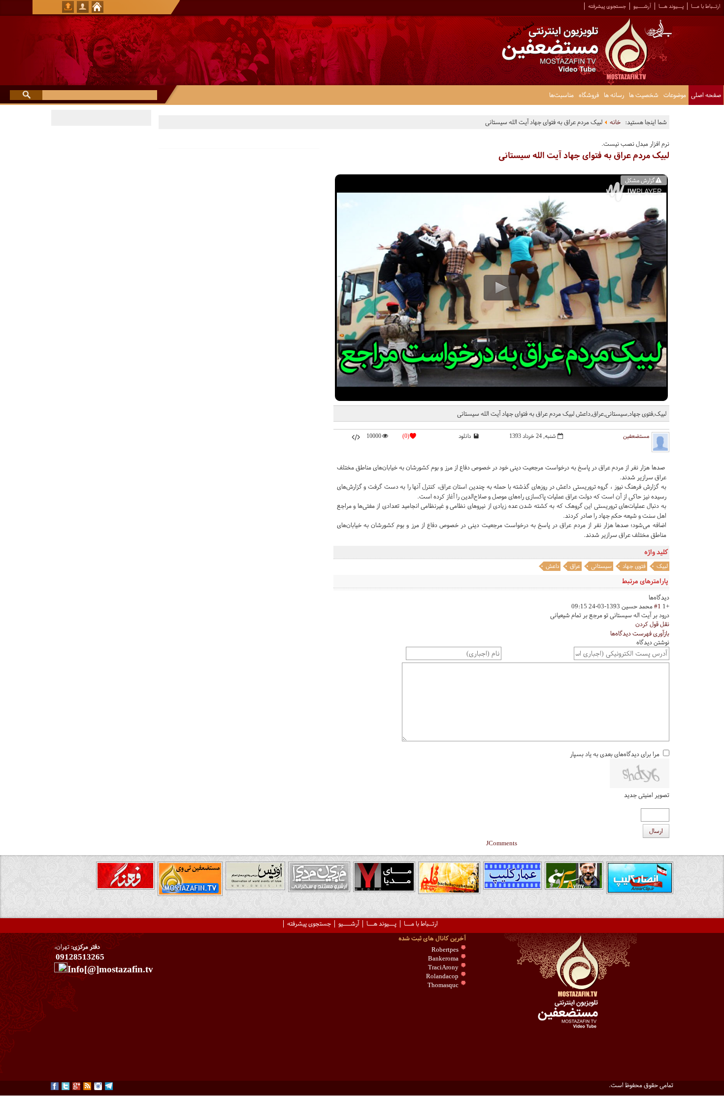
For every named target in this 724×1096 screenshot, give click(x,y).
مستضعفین (636, 436)
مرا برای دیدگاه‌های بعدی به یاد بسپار (614, 754)
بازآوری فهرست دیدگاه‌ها (639, 633)
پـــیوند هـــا (671, 6)
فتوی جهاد (634, 566)
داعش (552, 566)
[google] (76, 1086)
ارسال (656, 831)
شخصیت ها (643, 95)
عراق (575, 566)
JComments (501, 843)
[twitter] (65, 1086)
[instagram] (98, 1086)
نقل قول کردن (652, 624)
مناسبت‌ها (561, 95)
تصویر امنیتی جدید (646, 795)
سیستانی (601, 566)
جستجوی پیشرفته (607, 6)
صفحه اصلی (706, 95)
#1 (657, 606)
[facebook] (55, 1086)
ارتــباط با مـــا (705, 6)
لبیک (662, 566)
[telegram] (109, 1086)
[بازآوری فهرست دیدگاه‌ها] (646, 597)
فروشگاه (589, 95)
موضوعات (674, 95)
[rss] (87, 1086)
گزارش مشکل (640, 180)
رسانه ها (614, 95)
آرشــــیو (642, 6)
